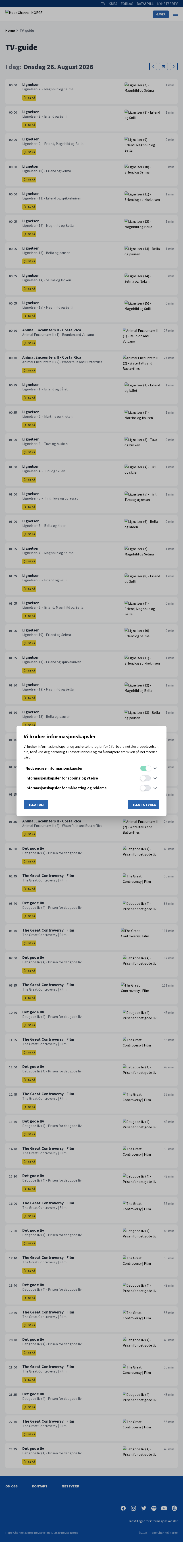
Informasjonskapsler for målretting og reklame (66, 787)
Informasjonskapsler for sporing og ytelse (61, 778)
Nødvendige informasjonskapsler (54, 768)
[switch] (145, 768)
